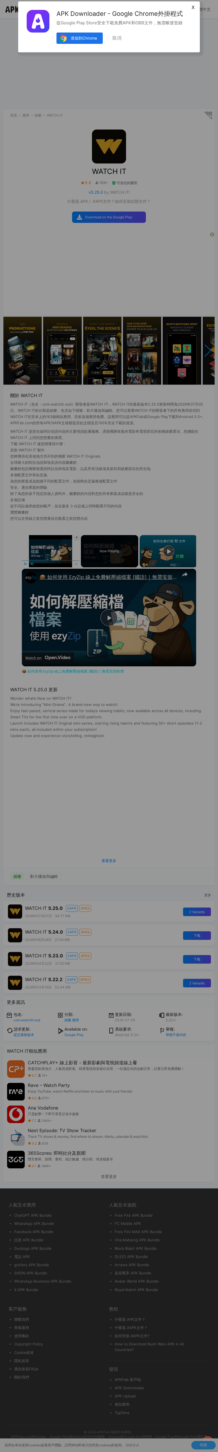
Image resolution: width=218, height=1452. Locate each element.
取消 (116, 38)
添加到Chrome (84, 38)
